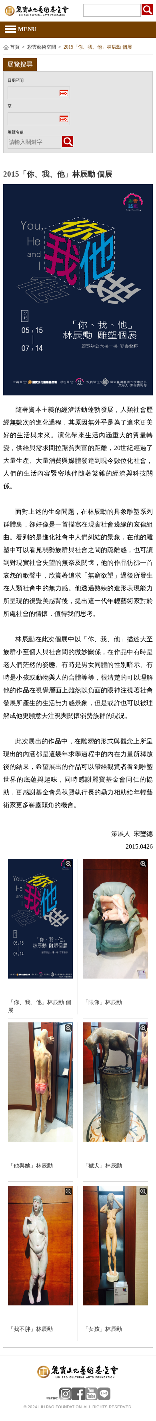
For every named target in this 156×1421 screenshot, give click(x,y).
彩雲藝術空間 (41, 47)
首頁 (15, 47)
